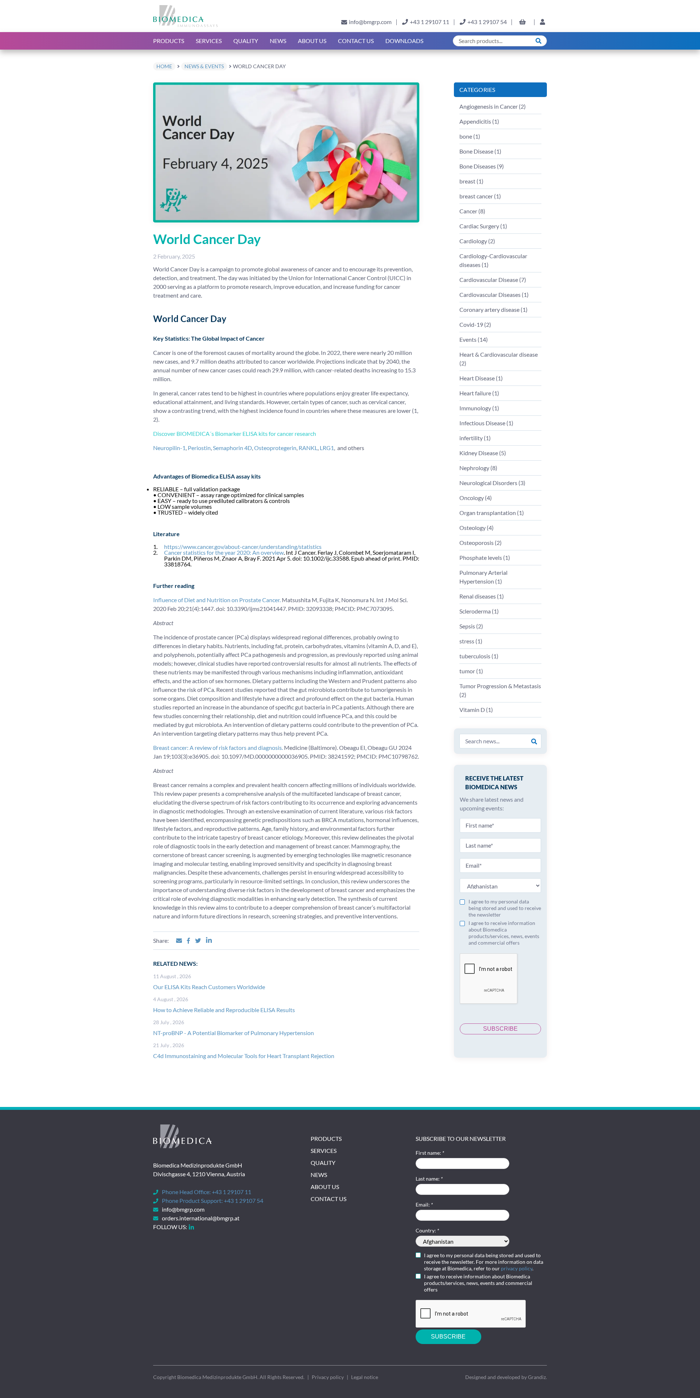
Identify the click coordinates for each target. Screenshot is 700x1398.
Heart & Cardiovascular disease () (498, 359)
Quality (245, 40)
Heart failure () (479, 393)
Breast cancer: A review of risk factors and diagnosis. (218, 747)
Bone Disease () (480, 151)
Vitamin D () (476, 709)
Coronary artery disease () (493, 309)
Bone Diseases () (481, 166)
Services (209, 40)
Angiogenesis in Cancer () (492, 106)
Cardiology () (477, 240)
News (278, 40)
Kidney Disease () (482, 452)
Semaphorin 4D (232, 447)
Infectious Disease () (486, 422)
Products (168, 40)
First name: (430, 1153)
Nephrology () (478, 467)
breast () (471, 181)
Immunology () (479, 407)
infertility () (475, 437)
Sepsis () (471, 626)
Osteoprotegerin (275, 447)
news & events (204, 66)
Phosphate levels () (484, 557)
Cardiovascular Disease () (492, 279)
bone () (469, 136)
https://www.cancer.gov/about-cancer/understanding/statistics (243, 546)
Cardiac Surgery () (483, 225)
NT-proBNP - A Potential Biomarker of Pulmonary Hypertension (233, 1032)
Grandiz (537, 1377)
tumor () (471, 670)
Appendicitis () (479, 121)
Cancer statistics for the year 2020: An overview (224, 552)
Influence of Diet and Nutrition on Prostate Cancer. (217, 599)
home (164, 66)
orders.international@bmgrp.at (201, 1218)
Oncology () (475, 497)
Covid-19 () (475, 324)
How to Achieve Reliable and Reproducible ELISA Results (224, 1009)
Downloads (404, 40)
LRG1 (327, 447)
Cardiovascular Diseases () (494, 294)
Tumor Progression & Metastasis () (500, 690)
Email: (424, 1204)
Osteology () (476, 527)
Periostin (199, 447)
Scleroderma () (479, 611)
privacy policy (516, 1268)
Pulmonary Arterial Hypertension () (483, 577)
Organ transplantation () (491, 512)
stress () (470, 641)
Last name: (429, 1179)
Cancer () (472, 211)
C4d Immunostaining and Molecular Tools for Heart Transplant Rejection (243, 1055)
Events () (473, 339)
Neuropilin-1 (169, 447)
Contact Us (356, 40)
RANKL (308, 447)
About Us (325, 1186)
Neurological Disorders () (492, 482)
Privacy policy (328, 1377)
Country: (427, 1230)
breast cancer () (480, 196)
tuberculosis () (478, 655)
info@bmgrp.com (370, 21)
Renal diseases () (481, 596)
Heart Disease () (481, 378)
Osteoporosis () (480, 542)
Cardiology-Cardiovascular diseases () (493, 260)
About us (312, 40)
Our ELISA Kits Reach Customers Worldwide (209, 986)
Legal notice (364, 1377)
